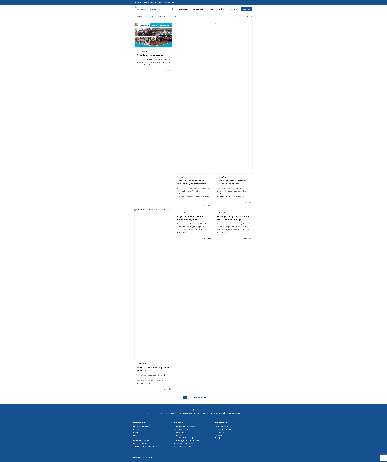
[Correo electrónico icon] (247, 2)
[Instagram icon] (237, 2)
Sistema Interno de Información (145, 446)
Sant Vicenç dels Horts (223, 432)
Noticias (136, 432)
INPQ (148, 457)
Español (236, 9)
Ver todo (249, 17)
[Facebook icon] (233, 2)
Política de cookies (140, 443)
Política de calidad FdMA (142, 427)
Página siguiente (200, 397)
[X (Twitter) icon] (235, 2)
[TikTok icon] (239, 2)
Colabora (246, 9)
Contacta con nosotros (182, 446)
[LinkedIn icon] (243, 2)
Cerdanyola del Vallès (223, 427)
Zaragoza (218, 438)
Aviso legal (137, 438)
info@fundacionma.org (166, 2)
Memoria (136, 429)
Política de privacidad (141, 441)
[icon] (245, 2)
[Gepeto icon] (249, 2)
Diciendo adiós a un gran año (150, 55)
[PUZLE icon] (251, 2)
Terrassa (218, 435)
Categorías (149, 17)
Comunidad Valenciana (223, 429)
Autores (173, 17)
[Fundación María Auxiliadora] (148, 9)
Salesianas (235, 413)
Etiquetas (161, 17)
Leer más (167, 70)
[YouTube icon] (241, 2)
